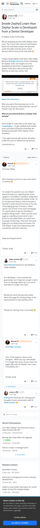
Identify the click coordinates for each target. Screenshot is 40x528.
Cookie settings (20, 517)
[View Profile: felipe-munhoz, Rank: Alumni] (6, 260)
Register (28, 3)
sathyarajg (15, 492)
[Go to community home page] (12, 3)
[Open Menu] (36, 9)
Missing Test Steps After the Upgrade (17, 437)
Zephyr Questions (9, 10)
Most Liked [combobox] (32, 157)
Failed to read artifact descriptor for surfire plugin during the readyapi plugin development (19, 488)
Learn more (17, 510)
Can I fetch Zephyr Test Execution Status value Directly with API (18, 429)
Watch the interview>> (11, 99)
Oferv (15, 482)
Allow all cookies (20, 523)
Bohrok (14, 450)
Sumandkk (16, 443)
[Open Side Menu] (3, 3)
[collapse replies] (20, 162)
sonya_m (11, 16)
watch (21, 83)
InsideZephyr (7, 126)
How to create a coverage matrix (15, 448)
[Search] (21, 3)
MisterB (10, 163)
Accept (20, 88)
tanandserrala (17, 433)
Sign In (34, 3)
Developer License (9, 469)
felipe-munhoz (17, 61)
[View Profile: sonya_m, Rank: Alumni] (4, 17)
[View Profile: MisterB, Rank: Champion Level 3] (4, 164)
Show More (12, 386)
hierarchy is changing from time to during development (19, 478)
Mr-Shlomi (15, 472)
